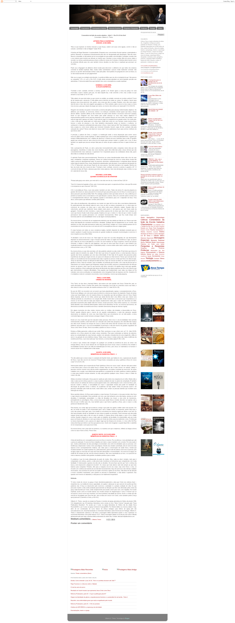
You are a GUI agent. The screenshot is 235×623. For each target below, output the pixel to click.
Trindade (156, 258)
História (161, 231)
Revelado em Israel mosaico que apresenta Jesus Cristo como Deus (91, 590)
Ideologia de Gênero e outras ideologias (152, 233)
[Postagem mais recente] (82, 570)
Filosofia (152, 230)
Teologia (152, 28)
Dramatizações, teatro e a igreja (80, 610)
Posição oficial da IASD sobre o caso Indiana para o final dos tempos (155, 201)
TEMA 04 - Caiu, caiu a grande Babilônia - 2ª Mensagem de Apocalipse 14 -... (155, 161)
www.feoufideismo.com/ (147, 73)
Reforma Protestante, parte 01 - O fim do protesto (85, 604)
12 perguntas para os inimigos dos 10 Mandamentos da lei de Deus (155, 82)
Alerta (143, 217)
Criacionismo (85, 28)
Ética (160, 261)
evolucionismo (152, 261)
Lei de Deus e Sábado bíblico (152, 235)
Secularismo (156, 256)
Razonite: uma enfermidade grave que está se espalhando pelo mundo (91, 600)
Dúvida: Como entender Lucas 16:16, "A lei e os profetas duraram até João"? (93, 580)
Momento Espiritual (115, 28)
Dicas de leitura (155, 226)
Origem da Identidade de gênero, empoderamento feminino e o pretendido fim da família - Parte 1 (99, 597)
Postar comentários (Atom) (83, 573)
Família (147, 230)
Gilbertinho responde (152, 231)
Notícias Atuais (151, 242)
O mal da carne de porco (78, 587)
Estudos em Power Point (148, 228)
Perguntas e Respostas (131, 28)
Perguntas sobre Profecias (152, 248)
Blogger (127, 618)
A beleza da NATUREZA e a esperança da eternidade (86, 607)
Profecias (144, 28)
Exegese (143, 230)
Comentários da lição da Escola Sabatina (152, 221)
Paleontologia (160, 242)
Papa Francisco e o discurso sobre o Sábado (84, 584)
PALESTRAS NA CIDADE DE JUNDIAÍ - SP (155, 110)
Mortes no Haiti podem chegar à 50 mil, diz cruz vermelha (155, 120)
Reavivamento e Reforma (155, 252)
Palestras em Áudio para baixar (152, 244)
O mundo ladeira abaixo (155, 146)
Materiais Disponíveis (147, 238)
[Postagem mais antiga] (127, 570)
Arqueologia (74, 28)
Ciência (144, 220)
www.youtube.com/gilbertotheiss (149, 65)
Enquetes (162, 226)
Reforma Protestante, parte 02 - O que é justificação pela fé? (88, 594)
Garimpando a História (99, 28)
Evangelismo (160, 228)
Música (143, 242)
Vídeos (160, 28)
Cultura (154, 224)
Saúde (149, 256)
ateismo (143, 261)
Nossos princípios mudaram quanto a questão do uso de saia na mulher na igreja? (151, 176)
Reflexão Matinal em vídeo (149, 254)
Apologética (150, 217)
